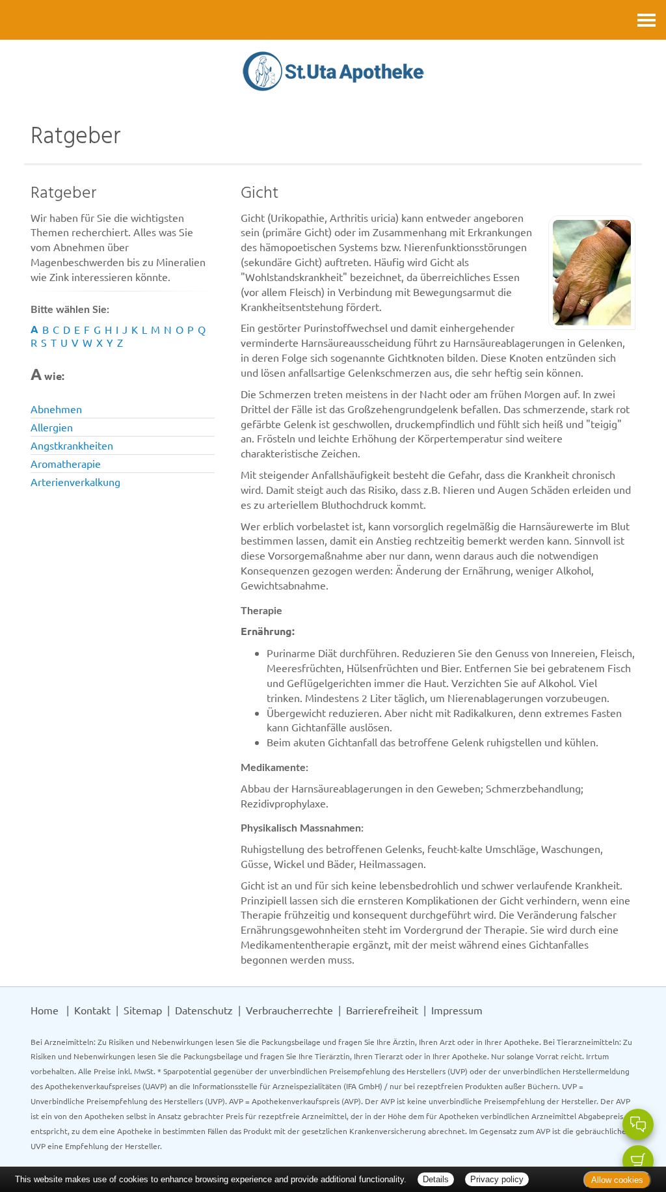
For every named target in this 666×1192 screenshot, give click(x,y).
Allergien (52, 426)
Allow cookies (617, 1180)
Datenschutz (204, 1009)
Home (45, 1009)
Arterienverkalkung (75, 481)
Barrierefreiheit (382, 1009)
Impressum (457, 1009)
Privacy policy (497, 1179)
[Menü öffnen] (646, 20)
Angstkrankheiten (72, 445)
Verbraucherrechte (289, 1009)
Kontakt (92, 1009)
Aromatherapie (66, 463)
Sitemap (143, 1009)
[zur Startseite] (333, 72)
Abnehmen (56, 408)
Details (436, 1179)
